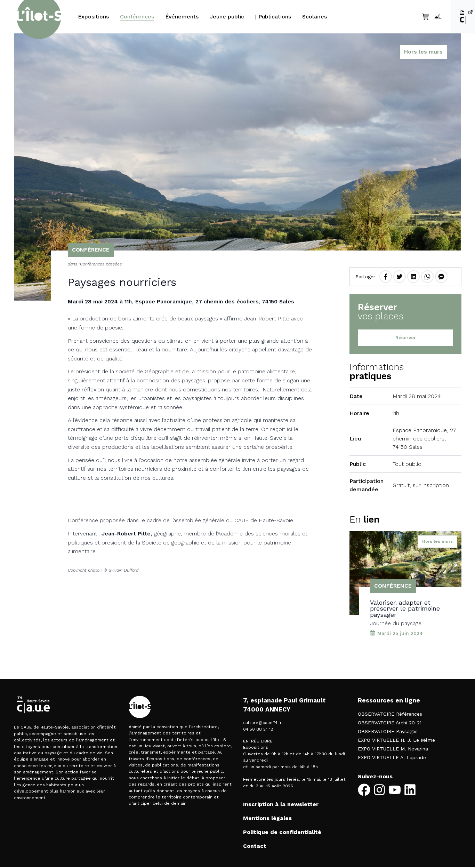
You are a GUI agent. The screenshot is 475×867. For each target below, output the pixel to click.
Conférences (137, 16)
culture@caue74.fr (262, 722)
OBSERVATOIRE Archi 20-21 (389, 722)
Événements (182, 16)
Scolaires (314, 16)
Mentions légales (267, 818)
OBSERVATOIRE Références (390, 714)
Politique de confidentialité (282, 832)
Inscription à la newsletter (281, 804)
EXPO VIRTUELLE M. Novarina (393, 748)
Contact (254, 846)
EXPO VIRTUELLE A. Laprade (392, 757)
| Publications (273, 16)
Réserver (405, 337)
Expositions (93, 16)
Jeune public (227, 16)
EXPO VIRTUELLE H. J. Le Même (396, 740)
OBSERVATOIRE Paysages (388, 731)
